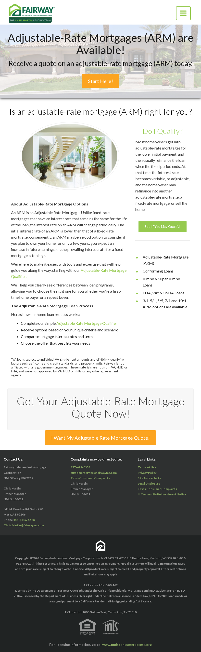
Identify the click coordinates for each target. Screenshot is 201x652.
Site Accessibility (149, 478)
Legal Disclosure (149, 483)
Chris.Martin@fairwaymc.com (24, 525)
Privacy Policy (147, 473)
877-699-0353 (80, 467)
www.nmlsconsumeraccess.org (127, 644)
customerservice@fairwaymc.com (94, 473)
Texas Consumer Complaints (90, 478)
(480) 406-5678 (24, 520)
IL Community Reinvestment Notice (162, 494)
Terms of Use (147, 467)
